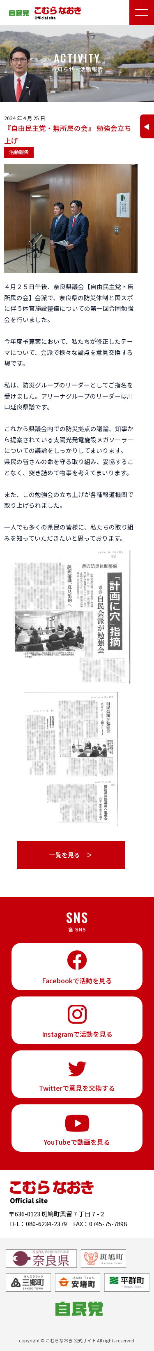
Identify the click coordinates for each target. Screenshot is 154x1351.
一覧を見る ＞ (70, 854)
